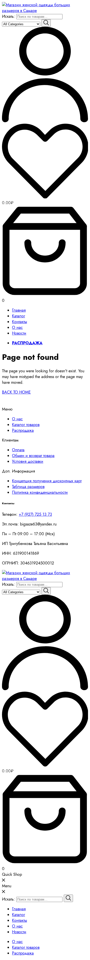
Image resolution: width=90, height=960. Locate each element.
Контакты (19, 322)
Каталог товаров (26, 425)
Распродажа (23, 430)
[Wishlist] (45, 162)
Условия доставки (27, 461)
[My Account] (45, 121)
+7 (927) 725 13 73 (35, 514)
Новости (19, 333)
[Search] (46, 23)
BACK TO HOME (16, 392)
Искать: (8, 16)
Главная (19, 310)
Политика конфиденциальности (40, 492)
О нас (17, 327)
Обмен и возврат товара (33, 456)
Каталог (18, 316)
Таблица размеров (28, 486)
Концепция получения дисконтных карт (47, 481)
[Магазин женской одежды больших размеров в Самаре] (45, 10)
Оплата (18, 450)
